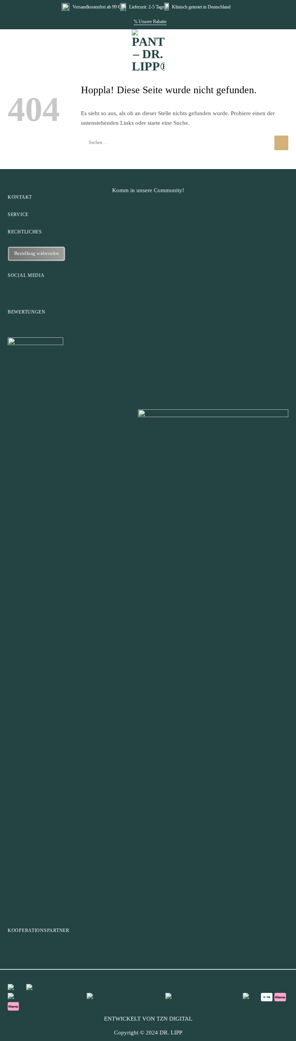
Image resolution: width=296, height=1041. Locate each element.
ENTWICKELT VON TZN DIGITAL (148, 1019)
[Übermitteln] (281, 143)
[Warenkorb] (284, 45)
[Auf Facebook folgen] (11, 292)
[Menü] (13, 44)
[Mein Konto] (268, 45)
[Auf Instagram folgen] (27, 292)
